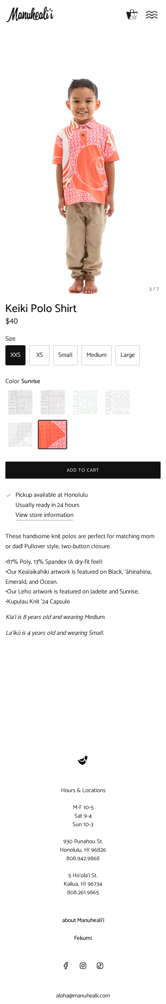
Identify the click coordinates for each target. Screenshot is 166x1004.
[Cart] (132, 15)
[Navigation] (152, 15)
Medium (96, 355)
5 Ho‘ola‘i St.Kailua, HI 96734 (83, 880)
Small (65, 355)
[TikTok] (100, 966)
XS (39, 355)
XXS (15, 355)
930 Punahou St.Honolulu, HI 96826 (83, 846)
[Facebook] (66, 966)
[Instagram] (83, 966)
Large (127, 355)
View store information (44, 515)
